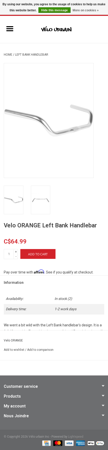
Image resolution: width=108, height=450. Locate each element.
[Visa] (68, 443)
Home (8, 54)
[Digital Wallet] (95, 443)
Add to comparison (40, 350)
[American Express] (80, 443)
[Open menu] (10, 28)
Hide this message (54, 10)
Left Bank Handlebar (31, 54)
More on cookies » (86, 10)
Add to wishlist (14, 350)
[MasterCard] (57, 443)
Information (14, 283)
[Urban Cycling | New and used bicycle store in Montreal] (64, 29)
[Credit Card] (45, 443)
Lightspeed (75, 436)
